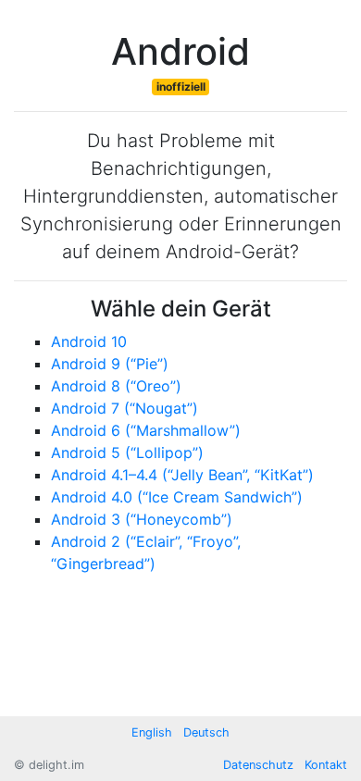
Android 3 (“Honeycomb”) (141, 519)
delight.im (56, 765)
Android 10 (89, 341)
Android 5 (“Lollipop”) (127, 452)
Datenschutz (258, 765)
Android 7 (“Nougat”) (124, 408)
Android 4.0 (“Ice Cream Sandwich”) (177, 497)
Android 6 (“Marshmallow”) (146, 430)
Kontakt (326, 765)
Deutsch (206, 732)
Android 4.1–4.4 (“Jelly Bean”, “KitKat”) (182, 474)
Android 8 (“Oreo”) (116, 386)
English (151, 732)
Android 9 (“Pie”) (109, 363)
